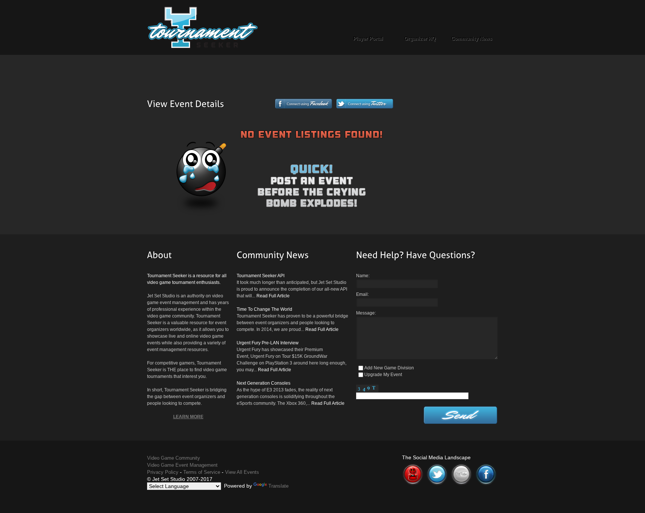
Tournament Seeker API (260, 275)
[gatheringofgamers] (413, 466)
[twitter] (437, 466)
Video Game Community (173, 458)
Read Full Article (273, 295)
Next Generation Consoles (263, 383)
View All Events (242, 472)
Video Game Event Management (182, 465)
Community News (471, 38)
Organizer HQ (420, 38)
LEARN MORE (188, 416)
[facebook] (486, 466)
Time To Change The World (264, 309)
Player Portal (368, 38)
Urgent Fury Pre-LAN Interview (268, 342)
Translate (278, 486)
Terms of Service (201, 472)
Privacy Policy (162, 472)
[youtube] (461, 466)
